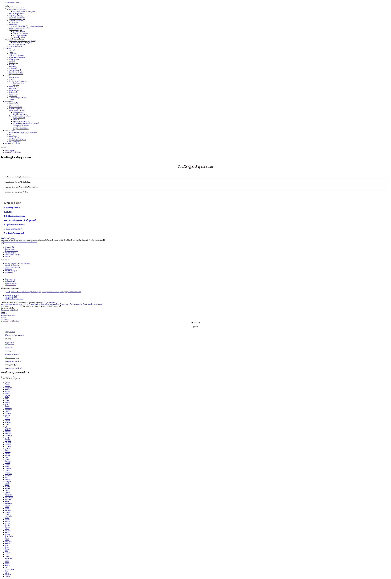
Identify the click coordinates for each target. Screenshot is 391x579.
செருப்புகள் (12, 53)
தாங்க (3, 312)
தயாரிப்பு (16, 119)
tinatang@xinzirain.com (12, 295)
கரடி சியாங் (4, 319)
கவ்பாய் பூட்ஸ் (13, 22)
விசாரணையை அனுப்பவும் (9, 310)
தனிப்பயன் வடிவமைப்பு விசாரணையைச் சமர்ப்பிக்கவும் (19, 242)
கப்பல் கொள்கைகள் (20, 127)
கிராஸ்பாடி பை (13, 86)
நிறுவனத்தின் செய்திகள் (17, 140)
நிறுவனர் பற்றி (13, 103)
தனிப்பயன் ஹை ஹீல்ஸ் (17, 17)
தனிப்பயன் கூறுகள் (15, 30)
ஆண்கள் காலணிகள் (16, 20)
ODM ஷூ (8, 48)
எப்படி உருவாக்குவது (15, 46)
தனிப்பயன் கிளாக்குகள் (17, 19)
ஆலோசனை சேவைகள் (21, 125)
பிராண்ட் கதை (14, 105)
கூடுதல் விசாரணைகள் (21, 129)
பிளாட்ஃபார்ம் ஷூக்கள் (16, 55)
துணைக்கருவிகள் (19, 37)
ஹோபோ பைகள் (18, 83)
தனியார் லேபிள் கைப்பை (17, 44)
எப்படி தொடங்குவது (15, 15)
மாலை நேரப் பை (14, 90)
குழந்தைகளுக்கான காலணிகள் (19, 28)
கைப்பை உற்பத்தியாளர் (12, 267)
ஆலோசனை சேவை (15, 107)
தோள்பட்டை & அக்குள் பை (18, 81)
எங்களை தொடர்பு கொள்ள (13, 143)
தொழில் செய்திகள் (15, 138)
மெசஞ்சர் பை (13, 94)
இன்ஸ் (13, 281)
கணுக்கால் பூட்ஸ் (36, 304)
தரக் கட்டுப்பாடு (18, 112)
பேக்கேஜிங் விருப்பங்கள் (21, 121)
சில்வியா (4, 313)
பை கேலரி (8, 269)
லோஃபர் (11, 64)
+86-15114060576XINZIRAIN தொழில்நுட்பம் (14, 298)
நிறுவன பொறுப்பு (10, 253)
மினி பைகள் (13, 92)
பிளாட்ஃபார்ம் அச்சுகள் (20, 33)
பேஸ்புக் (14, 283)
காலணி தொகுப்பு (11, 270)
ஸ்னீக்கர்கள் (13, 24)
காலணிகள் (13, 136)
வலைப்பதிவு (9, 272)
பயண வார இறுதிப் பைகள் (17, 97)
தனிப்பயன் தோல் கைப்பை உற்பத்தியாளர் (22, 41)
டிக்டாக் (13, 285)
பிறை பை (16, 85)
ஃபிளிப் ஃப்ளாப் (14, 59)
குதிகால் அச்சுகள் (19, 31)
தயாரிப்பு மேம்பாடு (19, 118)
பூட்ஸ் (11, 52)
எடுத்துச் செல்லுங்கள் (8, 315)
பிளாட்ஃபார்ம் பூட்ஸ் (79, 304)
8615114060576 (10, 342)
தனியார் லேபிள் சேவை (16, 13)
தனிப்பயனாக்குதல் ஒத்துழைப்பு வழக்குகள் (23, 132)
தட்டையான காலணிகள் (17, 57)
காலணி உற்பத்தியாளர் (12, 265)
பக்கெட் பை (13, 96)
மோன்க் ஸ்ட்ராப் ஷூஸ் (16, 72)
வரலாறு (7, 256)
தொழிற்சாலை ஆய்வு (20, 114)
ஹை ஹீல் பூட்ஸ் (67, 304)
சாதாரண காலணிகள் (16, 74)
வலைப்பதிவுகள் (9, 130)
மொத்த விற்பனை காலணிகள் (11, 304)
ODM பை (7, 75)
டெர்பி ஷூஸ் (13, 68)
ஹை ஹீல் (12, 50)
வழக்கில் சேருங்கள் (15, 108)
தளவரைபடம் (53, 302)
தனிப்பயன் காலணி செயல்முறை (24, 11)
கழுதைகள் (12, 66)
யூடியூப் (13, 279)
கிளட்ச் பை (12, 88)
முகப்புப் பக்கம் (9, 6)
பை (10, 134)
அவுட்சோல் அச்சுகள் (20, 35)
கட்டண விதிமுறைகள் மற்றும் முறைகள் (26, 123)
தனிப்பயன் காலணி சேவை (18, 9)
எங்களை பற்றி (9, 101)
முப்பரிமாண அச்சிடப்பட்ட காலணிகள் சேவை (28, 26)
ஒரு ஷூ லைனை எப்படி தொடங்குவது (17, 263)
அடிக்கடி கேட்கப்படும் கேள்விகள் (20, 116)
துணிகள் (12, 61)
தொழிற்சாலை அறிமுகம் (17, 110)
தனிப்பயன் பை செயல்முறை (22, 42)
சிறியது (3, 317)
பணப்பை (12, 99)
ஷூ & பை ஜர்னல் (15, 141)
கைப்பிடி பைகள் (14, 77)
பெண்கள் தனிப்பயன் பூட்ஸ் (52, 304)
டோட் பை (12, 79)
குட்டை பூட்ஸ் (25, 304)
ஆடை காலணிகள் (15, 70)
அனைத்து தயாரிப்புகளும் (94, 304)
